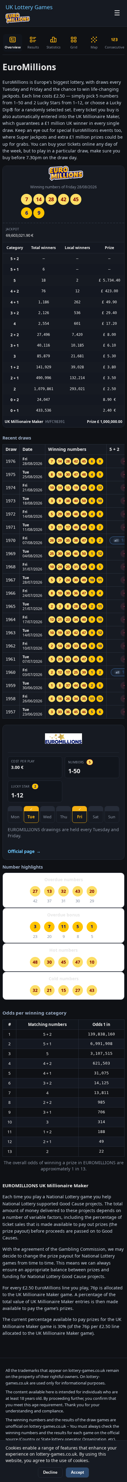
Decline (50, 1472)
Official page (24, 851)
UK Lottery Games (29, 7)
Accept (77, 1472)
